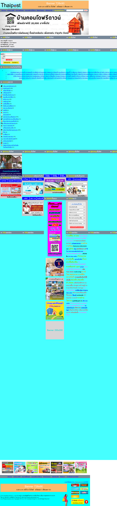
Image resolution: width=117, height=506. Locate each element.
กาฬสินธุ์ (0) (36, 72)
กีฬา (4, 132)
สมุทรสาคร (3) (23, 78)
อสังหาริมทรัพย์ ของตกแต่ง (10, 130)
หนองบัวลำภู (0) (79, 78)
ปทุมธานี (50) (59, 74)
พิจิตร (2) (111, 74)
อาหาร (5, 112)
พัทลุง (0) (106, 74)
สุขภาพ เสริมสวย (7, 108)
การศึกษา (5, 134)
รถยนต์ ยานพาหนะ (8, 136)
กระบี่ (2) (24, 72)
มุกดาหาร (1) (30, 76)
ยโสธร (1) (43, 76)
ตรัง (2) (104, 72)
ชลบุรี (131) (70, 72)
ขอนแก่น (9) (51, 72)
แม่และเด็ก (6, 114)
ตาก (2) (112, 72)
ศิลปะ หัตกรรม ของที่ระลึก (10, 121)
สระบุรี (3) (34, 78)
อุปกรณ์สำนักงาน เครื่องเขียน (11, 119)
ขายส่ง (5, 143)
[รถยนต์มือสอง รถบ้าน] (75, 493)
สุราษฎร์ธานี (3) (59, 78)
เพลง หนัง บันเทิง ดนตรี (9, 138)
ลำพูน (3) (84, 76)
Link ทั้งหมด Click (76, 482)
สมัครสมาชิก (49, 10)
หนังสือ (5, 110)
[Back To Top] (86, 503)
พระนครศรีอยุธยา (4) (89, 74)
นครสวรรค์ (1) (30, 74)
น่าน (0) (48, 74)
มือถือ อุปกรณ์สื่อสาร (8, 106)
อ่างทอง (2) (86, 78)
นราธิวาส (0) (43, 74)
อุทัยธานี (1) (113, 78)
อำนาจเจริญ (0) (93, 78)
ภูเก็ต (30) (15, 76)
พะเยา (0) (97, 74)
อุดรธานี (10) (100, 78)
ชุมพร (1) (85, 72)
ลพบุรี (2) (74, 76)
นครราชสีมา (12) (11, 74)
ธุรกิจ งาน (5, 99)
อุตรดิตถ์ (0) (107, 78)
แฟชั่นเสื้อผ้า (6, 103)
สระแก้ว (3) (29, 78)
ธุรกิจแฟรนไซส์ (7, 141)
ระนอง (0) (59, 76)
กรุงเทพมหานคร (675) (16, 72)
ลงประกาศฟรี (10, 10)
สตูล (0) (110, 76)
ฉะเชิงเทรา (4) (63, 72)
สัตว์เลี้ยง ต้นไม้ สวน (8, 95)
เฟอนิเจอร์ (6, 101)
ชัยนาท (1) (75, 72)
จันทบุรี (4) (56, 72)
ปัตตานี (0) (81, 74)
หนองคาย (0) (71, 78)
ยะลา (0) (48, 76)
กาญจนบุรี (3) (30, 72)
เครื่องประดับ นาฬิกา (8, 127)
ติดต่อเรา (62, 476)
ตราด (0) (108, 72)
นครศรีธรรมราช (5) (21, 74)
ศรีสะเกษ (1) (93, 76)
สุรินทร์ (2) (65, 78)
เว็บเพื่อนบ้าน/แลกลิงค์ (72, 476)
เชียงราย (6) (91, 72)
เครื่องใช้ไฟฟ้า (7, 90)
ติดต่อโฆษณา (40, 10)
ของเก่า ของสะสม (8, 125)
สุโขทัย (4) (45, 78)
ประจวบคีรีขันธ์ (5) (67, 74)
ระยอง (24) (64, 76)
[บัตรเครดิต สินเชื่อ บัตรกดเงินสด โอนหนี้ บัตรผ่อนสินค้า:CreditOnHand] (75, 486)
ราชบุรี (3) (69, 76)
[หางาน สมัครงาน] (75, 490)
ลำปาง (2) (79, 76)
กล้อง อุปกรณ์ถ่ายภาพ (9, 86)
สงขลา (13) (105, 76)
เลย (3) (88, 76)
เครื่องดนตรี (6, 92)
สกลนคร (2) (100, 76)
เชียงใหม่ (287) (98, 72)
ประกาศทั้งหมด (20, 10)
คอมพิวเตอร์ (6, 88)
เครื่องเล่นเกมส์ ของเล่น (9, 123)
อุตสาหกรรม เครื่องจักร (9, 116)
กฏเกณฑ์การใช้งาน (30, 10)
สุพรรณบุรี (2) (51, 78)
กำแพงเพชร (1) (44, 72)
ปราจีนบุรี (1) (75, 74)
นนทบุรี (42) (37, 74)
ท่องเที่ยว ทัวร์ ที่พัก (8, 97)
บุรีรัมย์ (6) (53, 74)
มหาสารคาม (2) (22, 76)
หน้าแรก (3, 10)
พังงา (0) (102, 74)
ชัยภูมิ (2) (80, 72)
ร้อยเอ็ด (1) (53, 76)
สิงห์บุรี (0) (40, 78)
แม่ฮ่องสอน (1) (37, 76)
